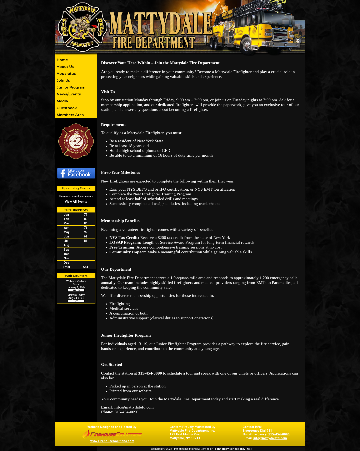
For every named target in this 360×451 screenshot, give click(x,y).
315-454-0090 (279, 434)
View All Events (76, 202)
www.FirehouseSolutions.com (112, 441)
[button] (76, 67)
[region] (76, 87)
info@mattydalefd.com (270, 438)
